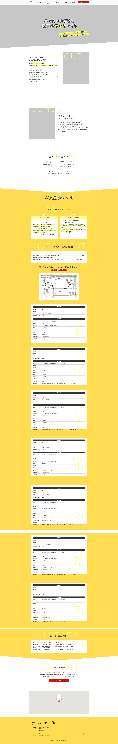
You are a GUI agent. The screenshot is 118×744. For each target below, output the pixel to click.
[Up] (85, 734)
